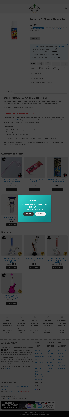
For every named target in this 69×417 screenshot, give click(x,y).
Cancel (40, 214)
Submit (28, 214)
